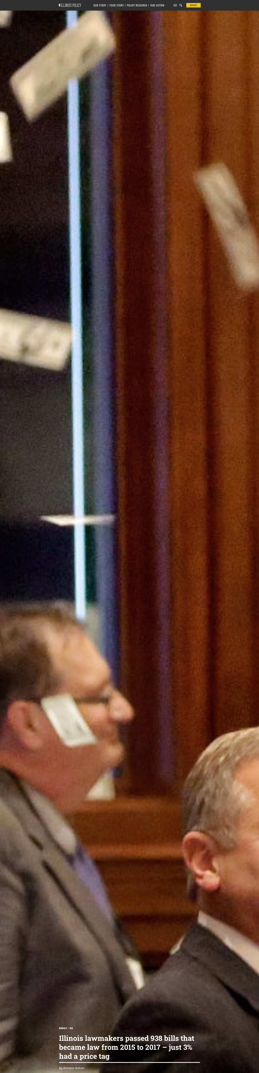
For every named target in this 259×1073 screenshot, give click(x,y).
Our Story (100, 5)
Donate (193, 5)
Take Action (157, 5)
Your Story (116, 5)
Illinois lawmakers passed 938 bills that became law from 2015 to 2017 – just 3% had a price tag (126, 1047)
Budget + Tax (66, 1028)
